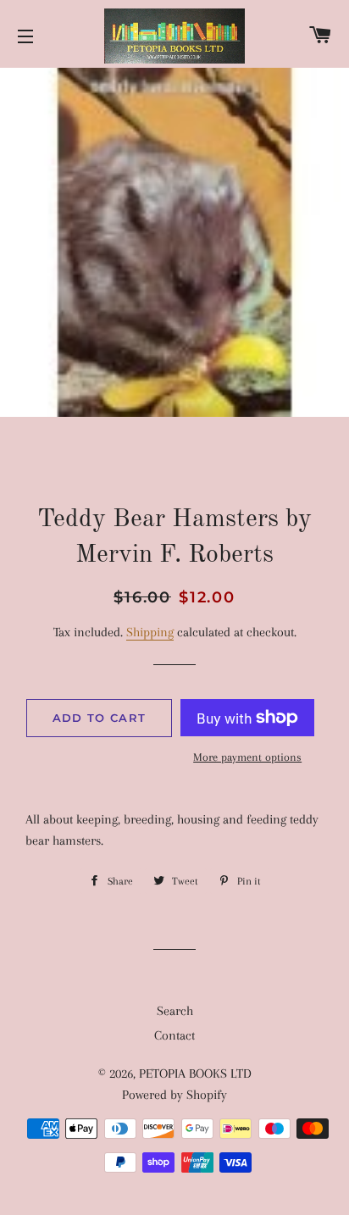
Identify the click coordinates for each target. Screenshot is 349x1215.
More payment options (247, 757)
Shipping (150, 632)
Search (175, 1010)
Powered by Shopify (174, 1094)
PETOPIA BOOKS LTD (195, 1073)
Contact (174, 1035)
